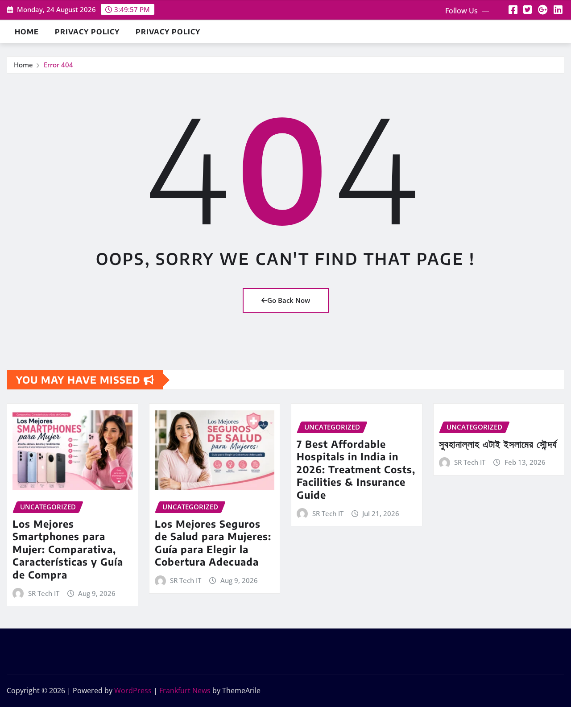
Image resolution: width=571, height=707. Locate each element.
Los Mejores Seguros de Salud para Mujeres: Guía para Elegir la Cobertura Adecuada (213, 542)
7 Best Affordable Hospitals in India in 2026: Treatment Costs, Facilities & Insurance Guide (356, 469)
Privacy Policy (87, 31)
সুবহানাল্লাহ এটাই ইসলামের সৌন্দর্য (498, 444)
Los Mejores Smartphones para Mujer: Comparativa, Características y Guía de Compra (67, 549)
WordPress (133, 690)
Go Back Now (288, 300)
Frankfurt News (185, 690)
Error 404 (58, 64)
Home (27, 31)
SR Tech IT (43, 593)
